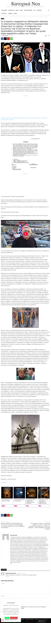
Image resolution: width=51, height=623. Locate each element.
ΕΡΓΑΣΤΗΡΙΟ (4, 13)
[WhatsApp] (11, 38)
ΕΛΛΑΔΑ (17, 10)
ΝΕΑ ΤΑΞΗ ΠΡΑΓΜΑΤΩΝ (28, 10)
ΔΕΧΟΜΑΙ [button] (7, 617)
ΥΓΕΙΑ (34, 10)
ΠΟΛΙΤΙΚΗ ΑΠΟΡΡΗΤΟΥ (30, 619)
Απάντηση (7, 576)
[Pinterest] (8, 38)
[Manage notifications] (3, 620)
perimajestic (4, 482)
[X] (5, 38)
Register (22, 619)
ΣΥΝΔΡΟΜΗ (10, 13)
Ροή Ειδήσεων (4, 10)
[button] (48, 10)
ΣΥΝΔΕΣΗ (15, 13)
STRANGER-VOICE (11, 10)
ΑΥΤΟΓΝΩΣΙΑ (39, 10)
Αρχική (2, 16)
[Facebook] (2, 38)
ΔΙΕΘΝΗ (21, 10)
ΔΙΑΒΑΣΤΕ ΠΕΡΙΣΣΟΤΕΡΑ (11, 619)
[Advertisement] (25, 106)
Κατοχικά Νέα (5, 35)
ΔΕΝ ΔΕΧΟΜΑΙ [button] (14, 617)
